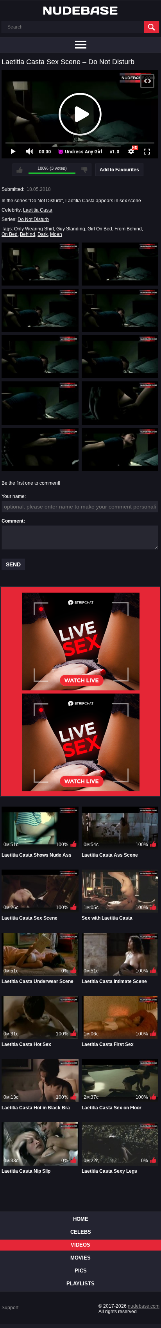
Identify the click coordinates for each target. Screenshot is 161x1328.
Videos (80, 1245)
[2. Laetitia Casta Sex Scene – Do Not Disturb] (120, 264)
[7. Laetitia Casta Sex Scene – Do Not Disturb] (40, 402)
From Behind (128, 229)
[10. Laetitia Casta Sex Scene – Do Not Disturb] (120, 449)
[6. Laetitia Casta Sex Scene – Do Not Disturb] (120, 356)
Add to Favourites (119, 170)
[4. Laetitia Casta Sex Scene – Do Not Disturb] (120, 310)
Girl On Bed (100, 229)
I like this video (19, 170)
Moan (56, 234)
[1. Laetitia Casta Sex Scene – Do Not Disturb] (40, 264)
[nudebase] (80, 10)
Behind (27, 234)
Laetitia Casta (37, 210)
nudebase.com (143, 1306)
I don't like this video (84, 170)
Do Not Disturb (33, 219)
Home (80, 1219)
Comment (12, 521)
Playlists (80, 1284)
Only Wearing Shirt (34, 229)
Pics (81, 1271)
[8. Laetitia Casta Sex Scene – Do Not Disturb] (120, 402)
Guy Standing (70, 229)
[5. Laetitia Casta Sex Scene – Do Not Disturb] (40, 356)
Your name (13, 496)
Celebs (80, 1232)
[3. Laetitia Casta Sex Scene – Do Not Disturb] (40, 310)
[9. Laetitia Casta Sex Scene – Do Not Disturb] (40, 449)
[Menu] (80, 45)
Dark (43, 234)
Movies (80, 1258)
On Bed (10, 234)
